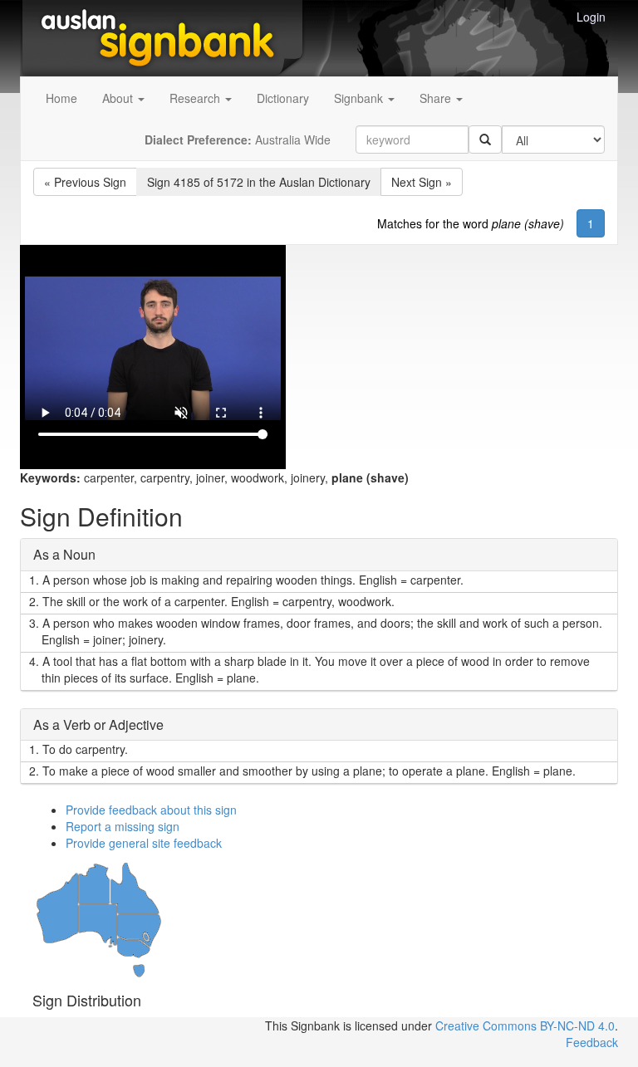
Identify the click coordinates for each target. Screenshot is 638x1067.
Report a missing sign (122, 826)
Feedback (592, 1042)
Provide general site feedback (144, 843)
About (119, 98)
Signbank (360, 98)
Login (591, 16)
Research (196, 98)
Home (61, 98)
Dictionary (283, 98)
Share (437, 98)
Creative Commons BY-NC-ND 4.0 (525, 1025)
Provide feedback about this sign (151, 809)
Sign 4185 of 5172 (259, 182)
